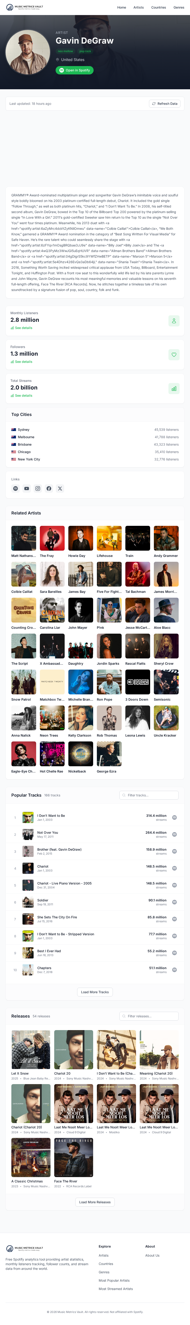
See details (23, 328)
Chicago (24, 452)
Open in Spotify (78, 70)
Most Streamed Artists (116, 1289)
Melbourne (26, 437)
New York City (29, 459)
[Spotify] (15, 488)
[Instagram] (38, 488)
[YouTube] (26, 488)
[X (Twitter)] (60, 488)
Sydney (23, 429)
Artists (138, 7)
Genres (179, 7)
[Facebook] (49, 488)
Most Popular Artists (114, 1280)
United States (72, 59)
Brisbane (25, 444)
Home (121, 7)
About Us (152, 1255)
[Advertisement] (95, 148)
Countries (158, 7)
